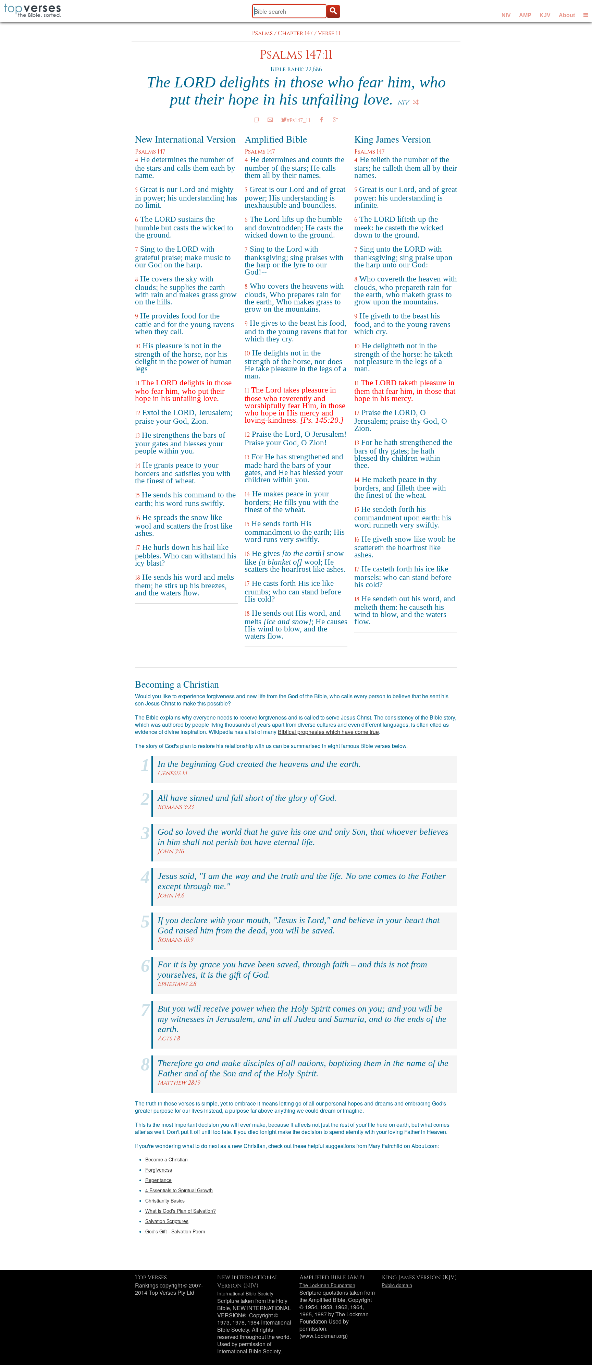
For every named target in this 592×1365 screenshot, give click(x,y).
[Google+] (335, 119)
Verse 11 (329, 33)
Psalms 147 (150, 152)
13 (137, 436)
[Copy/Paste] (256, 119)
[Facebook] (322, 119)
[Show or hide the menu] (586, 14)
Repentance (158, 1179)
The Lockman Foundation (327, 1285)
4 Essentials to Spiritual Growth (179, 1190)
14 (137, 466)
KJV (545, 15)
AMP (525, 15)
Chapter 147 (295, 33)
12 (137, 413)
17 (137, 548)
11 (137, 383)
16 (137, 518)
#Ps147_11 (299, 119)
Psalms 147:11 (296, 55)
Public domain (397, 1285)
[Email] (270, 119)
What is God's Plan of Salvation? (180, 1210)
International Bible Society (245, 1293)
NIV (506, 15)
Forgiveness (158, 1169)
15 (137, 495)
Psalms (262, 33)
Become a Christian (166, 1159)
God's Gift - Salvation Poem (175, 1231)
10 (137, 346)
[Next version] (416, 102)
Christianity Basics (165, 1200)
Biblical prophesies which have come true (328, 732)
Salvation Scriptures (166, 1221)
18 (137, 578)
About (567, 15)
